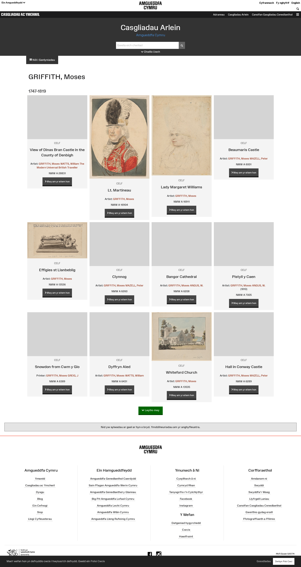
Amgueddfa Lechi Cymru (113, 505)
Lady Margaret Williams (181, 187)
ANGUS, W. (196, 285)
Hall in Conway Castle (243, 367)
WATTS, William (69, 163)
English (295, 2)
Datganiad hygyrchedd (186, 523)
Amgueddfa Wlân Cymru (113, 512)
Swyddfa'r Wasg (259, 492)
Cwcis (186, 529)
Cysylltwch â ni (186, 478)
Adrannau (218, 14)
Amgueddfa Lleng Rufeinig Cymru (113, 518)
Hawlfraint (186, 536)
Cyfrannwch (266, 2)
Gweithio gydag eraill (259, 512)
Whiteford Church (181, 372)
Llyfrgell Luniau (259, 498)
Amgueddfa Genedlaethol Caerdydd (113, 478)
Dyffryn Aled (119, 367)
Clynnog (119, 276)
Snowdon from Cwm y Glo (57, 367)
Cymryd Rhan (186, 485)
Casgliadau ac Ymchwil (20, 14)
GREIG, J (73, 375)
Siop (40, 512)
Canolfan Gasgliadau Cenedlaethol (272, 14)
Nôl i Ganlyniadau (43, 59)
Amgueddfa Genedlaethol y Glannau (113, 492)
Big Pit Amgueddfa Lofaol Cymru (113, 498)
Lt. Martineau (119, 190)
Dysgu (40, 492)
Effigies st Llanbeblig (57, 270)
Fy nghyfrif (282, 2)
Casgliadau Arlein (238, 14)
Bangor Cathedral (181, 276)
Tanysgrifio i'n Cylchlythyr (186, 492)
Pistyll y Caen (243, 276)
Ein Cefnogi (40, 505)
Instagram (186, 505)
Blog (40, 498)
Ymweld (40, 478)
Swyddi (259, 485)
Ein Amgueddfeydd (12, 2)
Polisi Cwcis (98, 561)
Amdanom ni (259, 478)
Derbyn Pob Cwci (283, 561)
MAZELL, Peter (259, 158)
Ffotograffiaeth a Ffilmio (259, 518)
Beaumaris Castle (243, 150)
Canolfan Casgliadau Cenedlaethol (259, 505)
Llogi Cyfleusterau (40, 518)
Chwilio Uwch (151, 51)
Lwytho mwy (151, 410)
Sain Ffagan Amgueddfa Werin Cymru (113, 485)
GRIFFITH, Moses (49, 163)
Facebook (186, 498)
